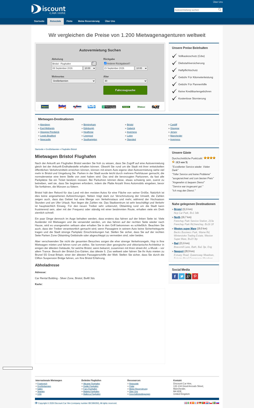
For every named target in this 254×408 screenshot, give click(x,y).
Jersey (173, 132)
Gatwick (131, 128)
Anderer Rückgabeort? (118, 63)
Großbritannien (44, 386)
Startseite (39, 21)
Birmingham (89, 124)
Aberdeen (45, 124)
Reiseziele (55, 21)
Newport (179, 251)
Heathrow (88, 132)
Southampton (90, 139)
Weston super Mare (185, 228)
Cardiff (173, 124)
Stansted (131, 139)
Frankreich (42, 384)
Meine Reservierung (88, 21)
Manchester (176, 136)
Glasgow (174, 128)
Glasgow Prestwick (49, 132)
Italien (40, 389)
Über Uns (218, 2)
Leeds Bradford (48, 136)
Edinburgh (88, 128)
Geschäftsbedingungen (139, 394)
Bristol (130, 124)
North (177, 217)
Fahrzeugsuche (125, 90)
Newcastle (45, 139)
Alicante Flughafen (91, 384)
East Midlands (47, 128)
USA (39, 394)
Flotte (70, 21)
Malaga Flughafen (91, 391)
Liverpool (88, 136)
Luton (130, 136)
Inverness (132, 132)
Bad (176, 243)
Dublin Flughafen (90, 386)
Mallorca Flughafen (91, 394)
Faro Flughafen (90, 389)
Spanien (41, 391)
